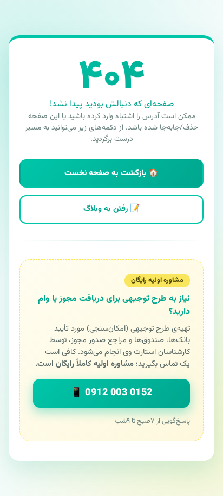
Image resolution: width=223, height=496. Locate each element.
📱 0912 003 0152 (111, 393)
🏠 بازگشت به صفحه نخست (111, 173)
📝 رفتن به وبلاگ (111, 209)
